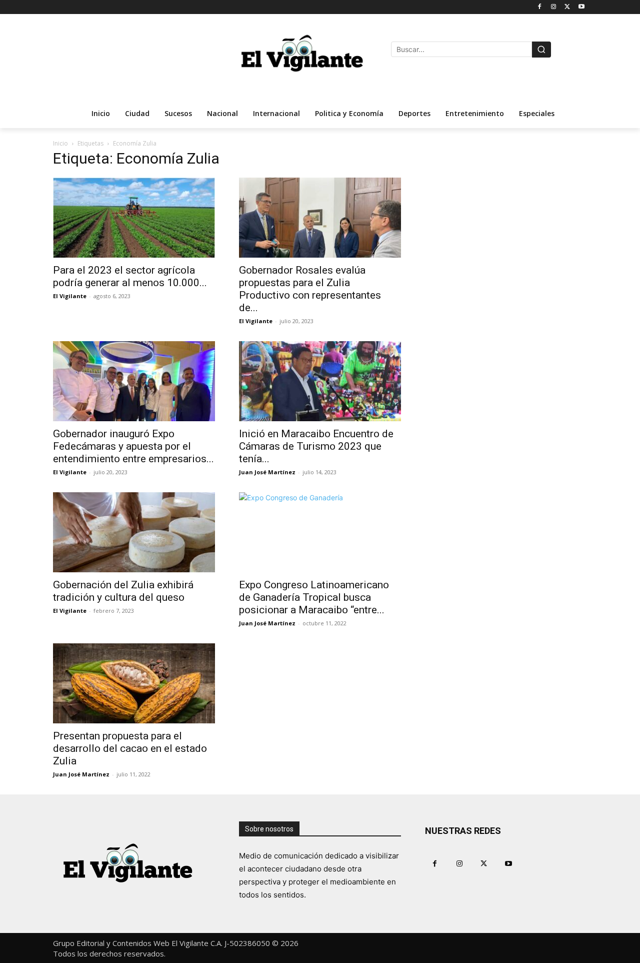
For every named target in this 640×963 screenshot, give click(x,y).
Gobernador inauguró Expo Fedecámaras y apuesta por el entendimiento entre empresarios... (133, 446)
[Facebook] (540, 7)
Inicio (60, 143)
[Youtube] (581, 7)
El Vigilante (69, 296)
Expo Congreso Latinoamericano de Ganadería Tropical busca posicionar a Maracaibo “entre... (314, 597)
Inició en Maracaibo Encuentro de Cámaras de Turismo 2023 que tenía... (316, 446)
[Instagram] (554, 7)
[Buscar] (541, 50)
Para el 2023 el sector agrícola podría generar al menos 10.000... (130, 276)
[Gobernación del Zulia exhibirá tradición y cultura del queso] (134, 532)
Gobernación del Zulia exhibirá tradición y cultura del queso (123, 591)
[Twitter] (567, 7)
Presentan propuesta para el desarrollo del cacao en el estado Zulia (130, 748)
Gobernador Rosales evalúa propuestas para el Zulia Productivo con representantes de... (310, 289)
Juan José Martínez (267, 472)
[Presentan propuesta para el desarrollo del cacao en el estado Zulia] (134, 683)
